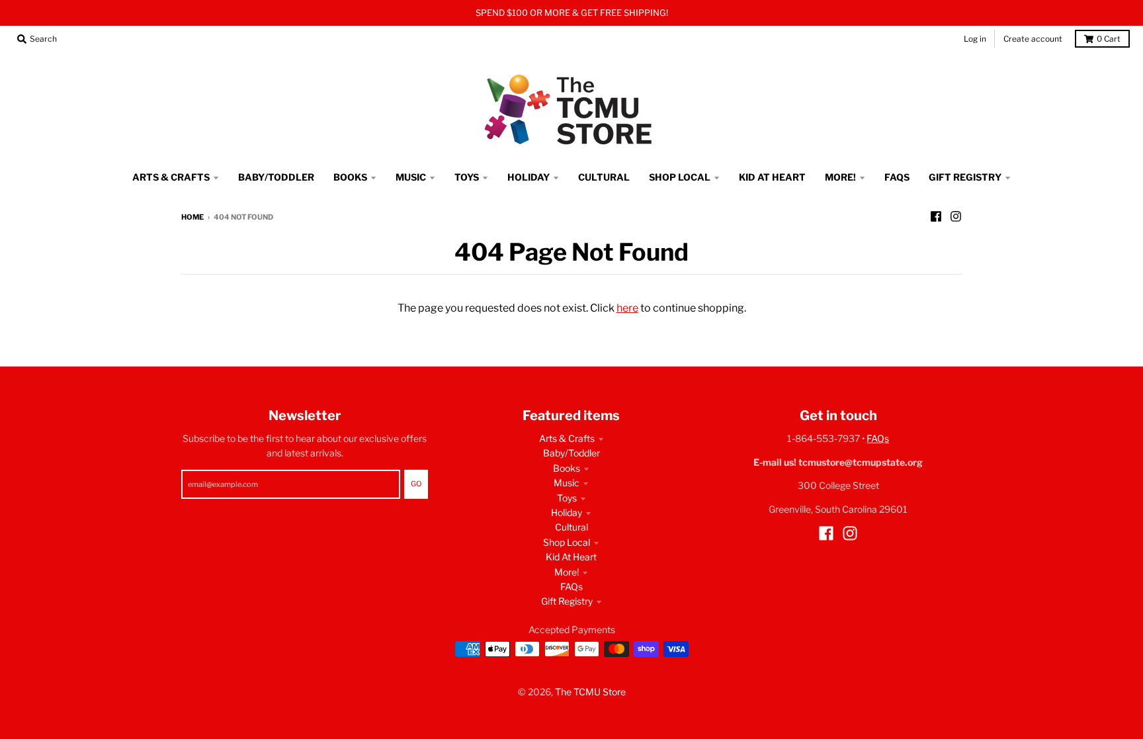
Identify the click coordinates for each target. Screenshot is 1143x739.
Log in (975, 39)
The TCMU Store (590, 691)
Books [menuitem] (350, 177)
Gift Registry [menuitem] (965, 177)
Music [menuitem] (411, 177)
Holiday (566, 512)
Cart (1109, 39)
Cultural (571, 527)
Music (566, 482)
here (627, 308)
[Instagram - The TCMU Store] (956, 216)
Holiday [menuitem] (528, 177)
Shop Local (566, 542)
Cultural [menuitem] (604, 177)
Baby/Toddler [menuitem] (276, 177)
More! (566, 572)
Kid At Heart (571, 556)
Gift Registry (567, 601)
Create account (1032, 39)
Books (566, 468)
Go (416, 483)
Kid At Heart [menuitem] (772, 177)
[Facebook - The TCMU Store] (936, 216)
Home (192, 217)
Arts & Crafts (567, 438)
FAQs (571, 586)
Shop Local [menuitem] (679, 177)
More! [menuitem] (840, 177)
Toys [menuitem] (466, 177)
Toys (567, 497)
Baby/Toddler (571, 452)
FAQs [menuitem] (897, 177)
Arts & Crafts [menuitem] (171, 177)
